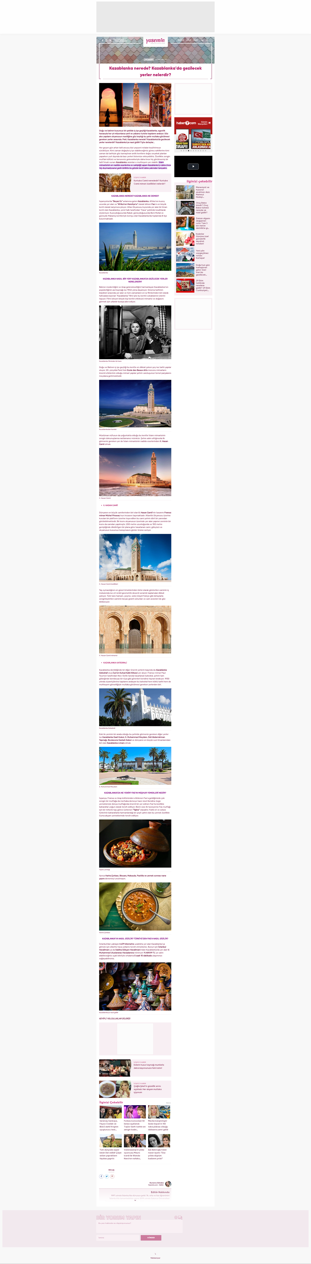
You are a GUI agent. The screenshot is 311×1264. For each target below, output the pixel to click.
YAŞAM (195, 40)
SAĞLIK (188, 40)
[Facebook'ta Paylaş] (101, 1176)
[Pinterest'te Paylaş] (112, 1176)
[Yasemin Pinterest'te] (110, 40)
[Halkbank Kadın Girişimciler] (120, 40)
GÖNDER (151, 1238)
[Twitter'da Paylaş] (107, 1176)
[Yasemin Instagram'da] (106, 40)
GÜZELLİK (181, 40)
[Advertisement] (135, 1038)
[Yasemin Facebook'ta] (102, 40)
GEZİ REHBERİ (149, 59)
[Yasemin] (155, 42)
